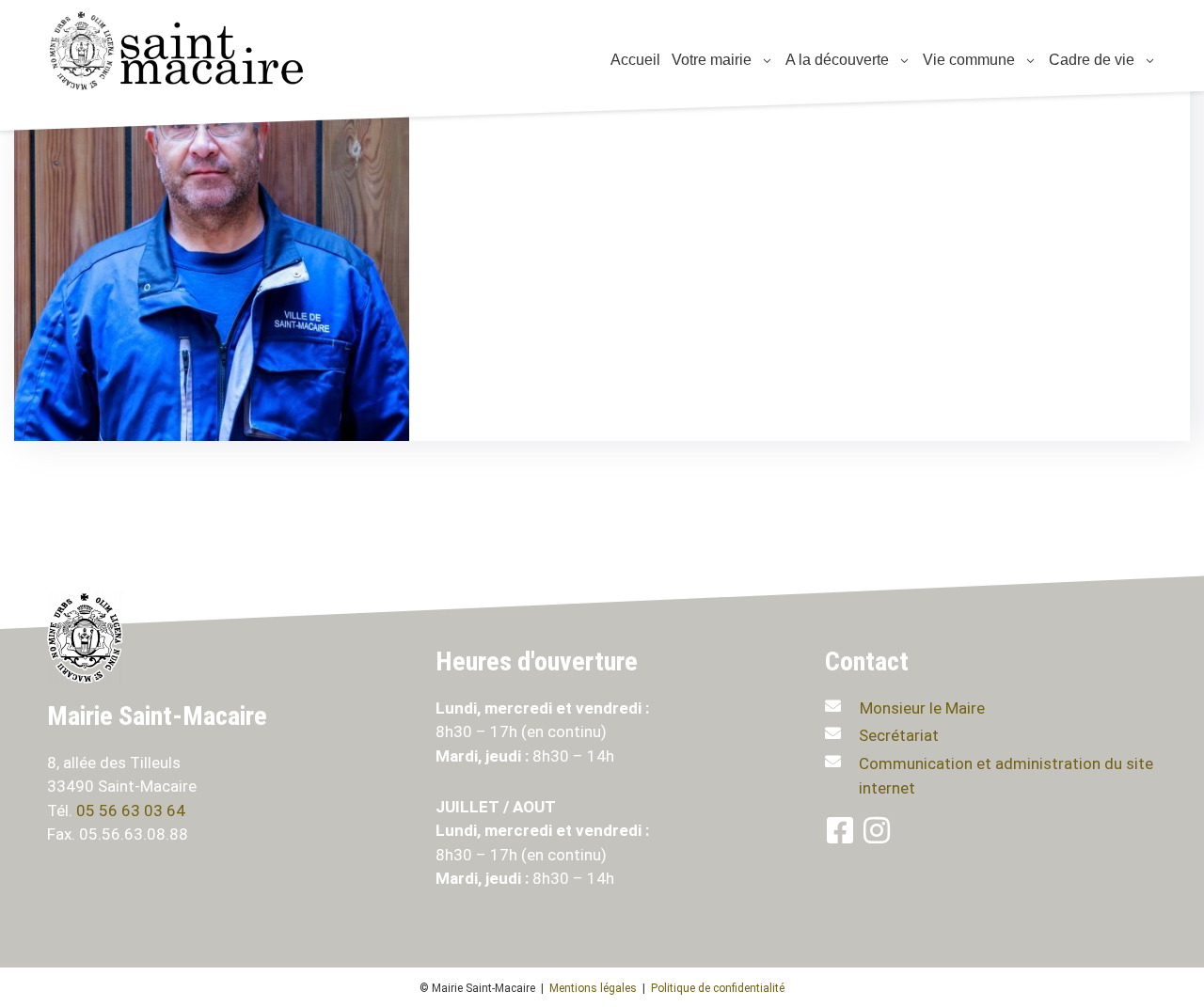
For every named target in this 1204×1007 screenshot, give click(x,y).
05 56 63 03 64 (132, 810)
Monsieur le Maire (922, 708)
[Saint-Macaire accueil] (188, 50)
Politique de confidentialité (717, 988)
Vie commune (967, 60)
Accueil (633, 60)
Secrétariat (899, 735)
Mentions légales (593, 988)
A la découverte (835, 60)
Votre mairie (710, 60)
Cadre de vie (1089, 60)
